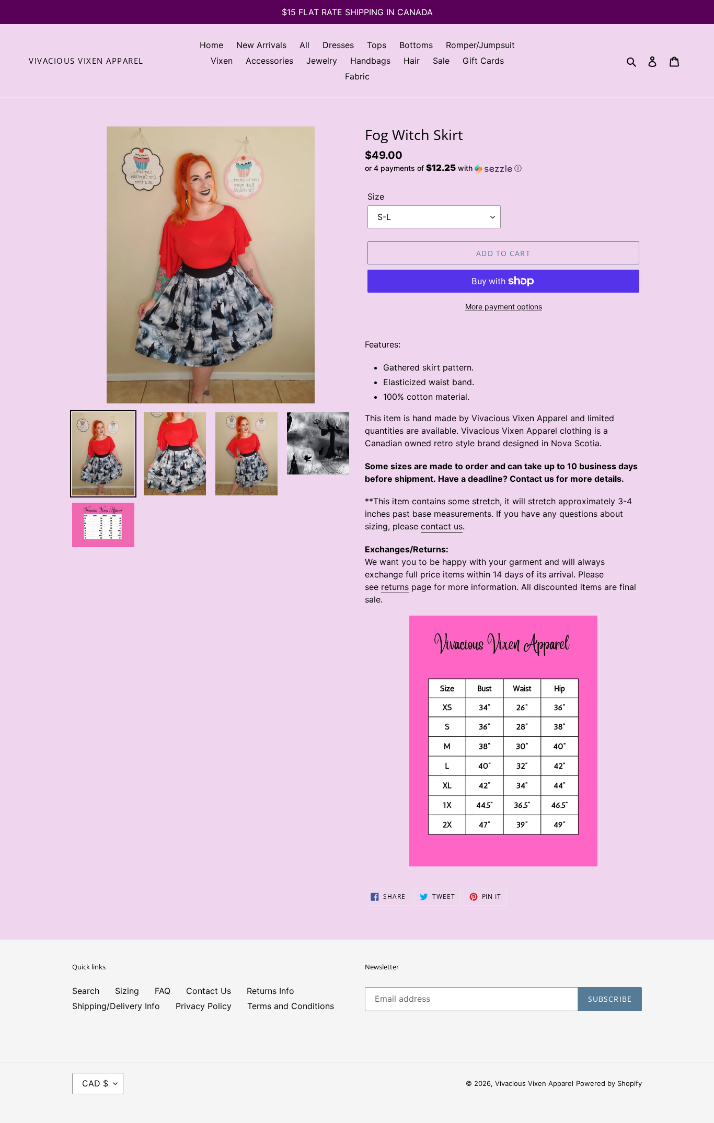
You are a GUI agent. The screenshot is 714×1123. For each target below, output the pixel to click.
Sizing (127, 991)
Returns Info (270, 991)
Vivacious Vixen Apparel (86, 60)
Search (85, 991)
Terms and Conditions (290, 1006)
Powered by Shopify (609, 1083)
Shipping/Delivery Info (116, 1006)
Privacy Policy (204, 1006)
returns (395, 587)
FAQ (162, 991)
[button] (443, 168)
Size (375, 196)
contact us (442, 526)
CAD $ (95, 1083)
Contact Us (208, 991)
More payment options (503, 306)
